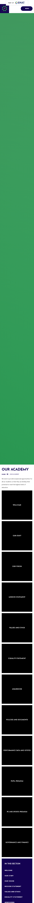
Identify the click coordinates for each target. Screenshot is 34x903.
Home (4, 474)
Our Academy (14, 474)
